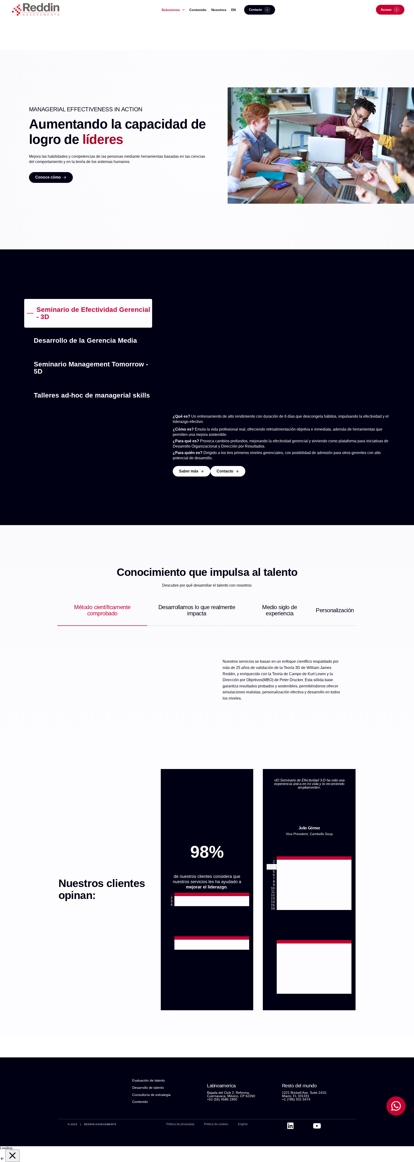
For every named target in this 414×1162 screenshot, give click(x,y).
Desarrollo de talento (148, 1087)
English (243, 1124)
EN (233, 10)
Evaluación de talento (148, 1080)
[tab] (88, 313)
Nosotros (218, 10)
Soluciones (170, 10)
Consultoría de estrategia (151, 1095)
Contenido (198, 10)
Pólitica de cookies (216, 1124)
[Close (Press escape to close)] (12, 1156)
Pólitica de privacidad (180, 1124)
